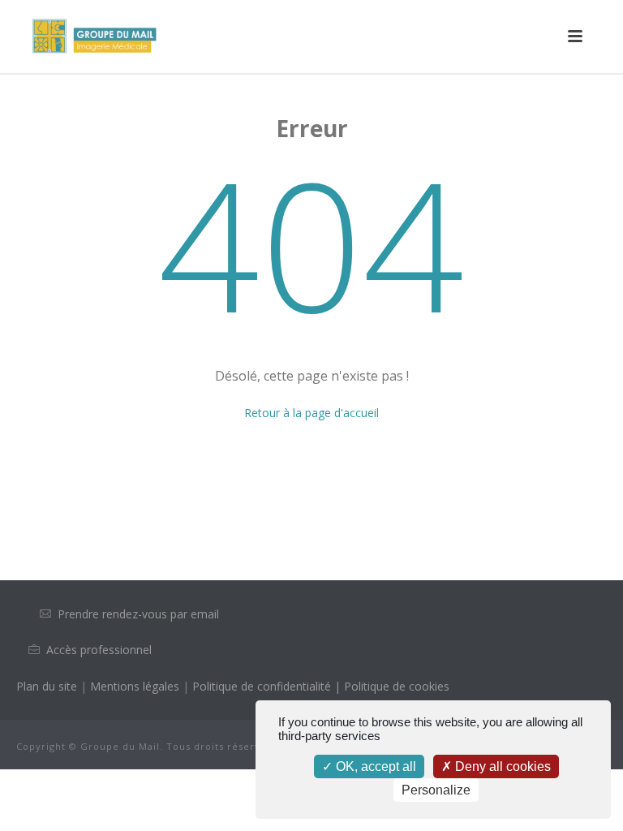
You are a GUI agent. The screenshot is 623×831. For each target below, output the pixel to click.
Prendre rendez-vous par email (138, 614)
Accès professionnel (99, 649)
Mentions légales (136, 686)
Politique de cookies (396, 686)
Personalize (436, 790)
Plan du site (46, 686)
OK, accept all (374, 766)
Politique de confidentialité (261, 686)
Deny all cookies (501, 766)
